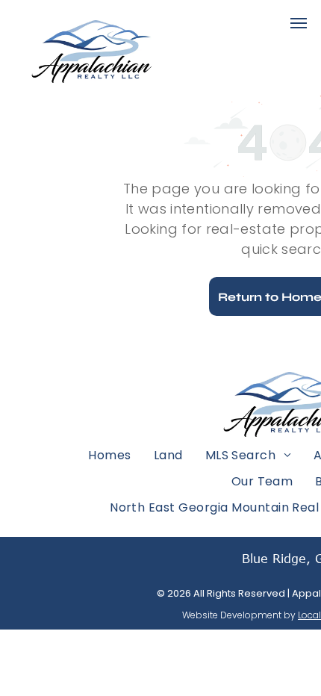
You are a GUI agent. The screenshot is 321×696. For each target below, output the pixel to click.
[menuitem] (109, 454)
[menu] (299, 23)
